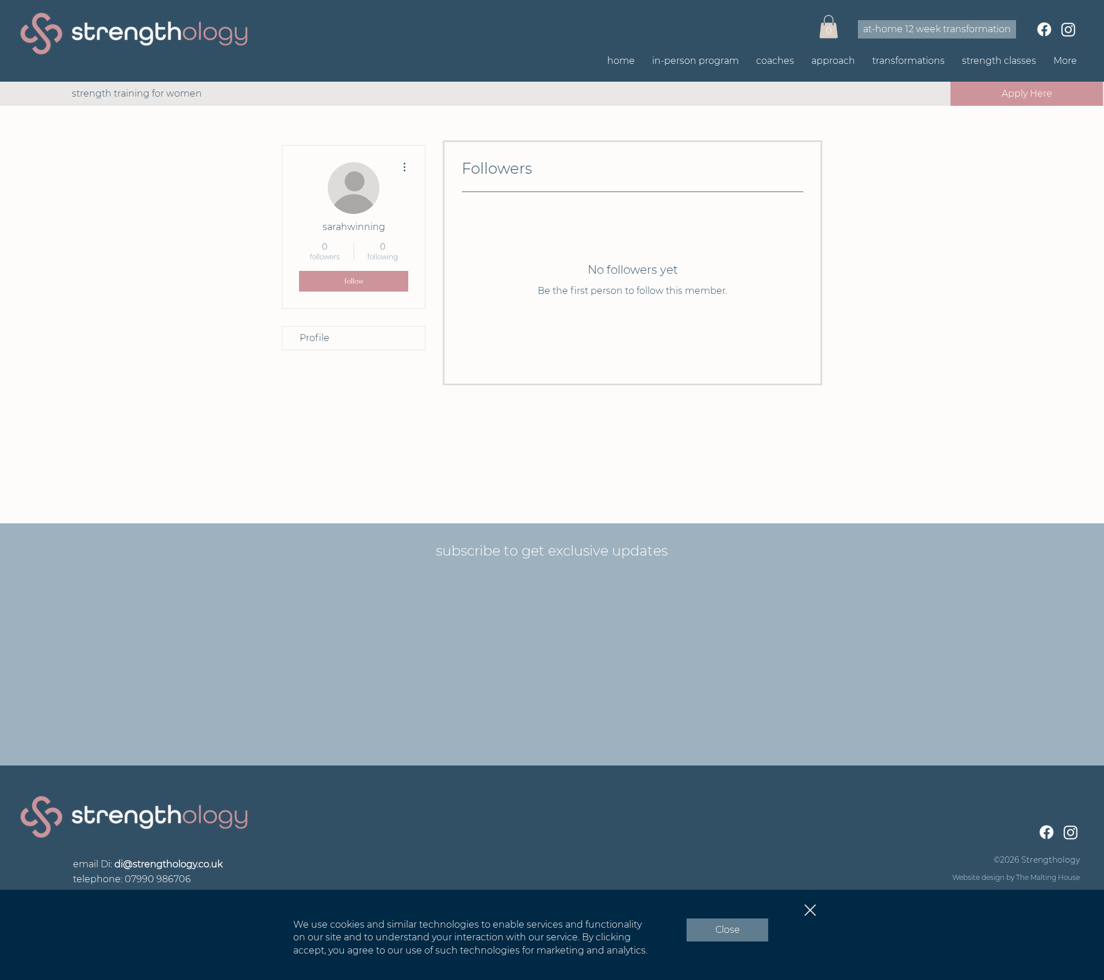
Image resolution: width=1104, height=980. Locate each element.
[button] (810, 910)
